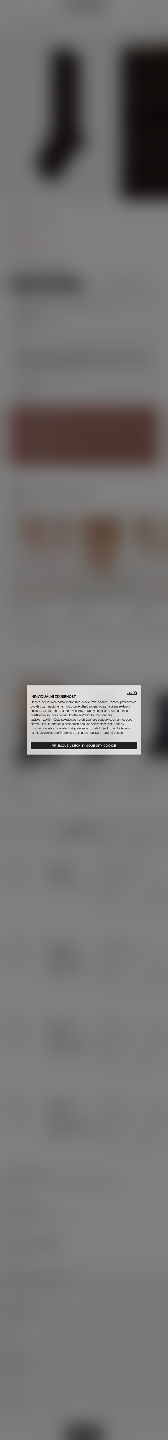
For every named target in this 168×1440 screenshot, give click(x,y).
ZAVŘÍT (132, 693)
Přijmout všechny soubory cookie (84, 746)
